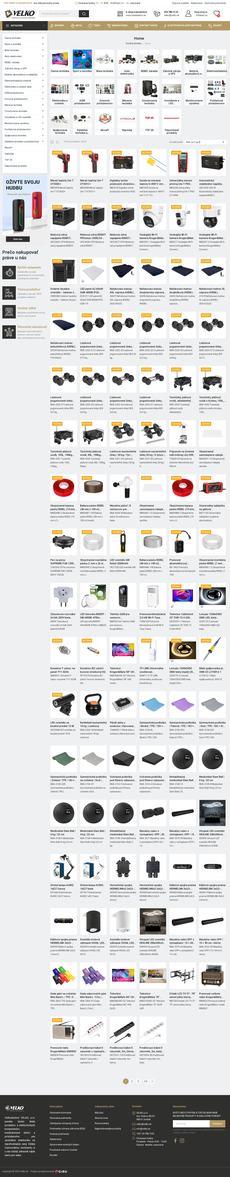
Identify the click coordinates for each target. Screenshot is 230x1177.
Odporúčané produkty (16, 166)
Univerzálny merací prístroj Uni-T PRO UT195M (180, 182)
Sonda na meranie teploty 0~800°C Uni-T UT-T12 (152, 182)
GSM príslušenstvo (14, 92)
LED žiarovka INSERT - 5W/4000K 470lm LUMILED (93, 616)
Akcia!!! (8, 147)
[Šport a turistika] (82, 59)
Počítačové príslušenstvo (18, 129)
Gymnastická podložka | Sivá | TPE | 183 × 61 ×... (212, 724)
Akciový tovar (101, 1118)
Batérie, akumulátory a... (194, 72)
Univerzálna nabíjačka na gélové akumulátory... (212, 507)
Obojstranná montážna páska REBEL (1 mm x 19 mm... (212, 562)
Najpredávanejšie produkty (108, 1128)
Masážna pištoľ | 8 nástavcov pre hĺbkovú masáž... (120, 507)
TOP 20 (8, 159)
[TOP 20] (149, 118)
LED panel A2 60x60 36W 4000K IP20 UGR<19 (91, 290)
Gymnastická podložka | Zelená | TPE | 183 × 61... (63, 778)
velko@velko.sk (171, 15)
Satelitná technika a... (82, 131)
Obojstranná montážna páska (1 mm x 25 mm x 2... (93, 562)
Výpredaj (9, 153)
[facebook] (175, 1141)
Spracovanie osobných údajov (64, 1144)
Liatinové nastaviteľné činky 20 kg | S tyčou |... (153, 453)
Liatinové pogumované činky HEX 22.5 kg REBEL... (151, 345)
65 (146, 1081)
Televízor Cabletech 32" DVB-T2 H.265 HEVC (181, 616)
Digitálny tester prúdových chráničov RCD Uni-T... (122, 182)
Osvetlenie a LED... (171, 102)
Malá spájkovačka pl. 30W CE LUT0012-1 (211, 670)
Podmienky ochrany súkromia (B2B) (67, 1128)
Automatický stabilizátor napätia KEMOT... (210, 182)
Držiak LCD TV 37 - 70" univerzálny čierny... (182, 995)
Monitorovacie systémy (17, 123)
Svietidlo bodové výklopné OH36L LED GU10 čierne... (92, 941)
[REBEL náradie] (149, 59)
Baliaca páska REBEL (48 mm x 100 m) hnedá (92, 507)
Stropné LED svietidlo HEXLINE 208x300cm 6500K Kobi (212, 833)
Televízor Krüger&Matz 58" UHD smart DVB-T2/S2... (123, 670)
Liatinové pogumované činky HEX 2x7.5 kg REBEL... (211, 345)
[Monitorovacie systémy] (194, 88)
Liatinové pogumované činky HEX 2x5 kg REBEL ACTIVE (91, 399)
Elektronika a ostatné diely (18, 86)
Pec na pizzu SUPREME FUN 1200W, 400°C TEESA (63, 562)
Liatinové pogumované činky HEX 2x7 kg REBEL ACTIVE (61, 399)
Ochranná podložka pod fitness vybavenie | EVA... (123, 778)
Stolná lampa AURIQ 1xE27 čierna (62, 887)
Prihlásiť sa (201, 15)
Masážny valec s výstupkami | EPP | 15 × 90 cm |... (182, 833)
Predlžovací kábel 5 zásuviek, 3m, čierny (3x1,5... (122, 1049)
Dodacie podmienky (59, 1134)
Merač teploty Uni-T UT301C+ (91, 182)
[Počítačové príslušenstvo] (216, 88)
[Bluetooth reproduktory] (24, 210)
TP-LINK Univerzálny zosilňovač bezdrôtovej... (151, 670)
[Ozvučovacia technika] (149, 88)
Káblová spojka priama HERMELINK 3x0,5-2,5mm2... (212, 887)
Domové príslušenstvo (16, 99)
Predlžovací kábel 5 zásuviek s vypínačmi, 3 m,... (93, 1049)
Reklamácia (196, 3)
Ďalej (152, 1081)
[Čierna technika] (60, 59)
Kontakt (53, 1155)
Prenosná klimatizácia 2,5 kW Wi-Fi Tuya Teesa (153, 616)
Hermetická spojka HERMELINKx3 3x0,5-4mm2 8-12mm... (122, 887)
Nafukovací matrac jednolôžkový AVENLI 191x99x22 (62, 345)
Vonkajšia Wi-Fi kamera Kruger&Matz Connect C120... (182, 236)
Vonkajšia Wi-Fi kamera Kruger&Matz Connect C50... (152, 236)
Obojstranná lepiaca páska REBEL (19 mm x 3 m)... (63, 507)
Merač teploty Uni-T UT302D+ (62, 182)
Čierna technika (12, 38)
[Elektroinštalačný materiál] (216, 59)
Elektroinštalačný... (216, 71)
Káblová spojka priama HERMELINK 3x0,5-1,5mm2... (63, 941)
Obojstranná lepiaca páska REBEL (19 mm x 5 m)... (182, 507)
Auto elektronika (13, 56)
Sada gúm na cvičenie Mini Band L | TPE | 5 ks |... (63, 995)
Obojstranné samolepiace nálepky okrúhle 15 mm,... (152, 507)
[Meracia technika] (127, 88)
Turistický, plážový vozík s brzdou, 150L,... (212, 399)
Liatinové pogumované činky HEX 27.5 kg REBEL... (92, 345)
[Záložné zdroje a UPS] (171, 59)
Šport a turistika (13, 44)
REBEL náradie (12, 62)
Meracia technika (13, 105)
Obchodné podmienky (215, 3)
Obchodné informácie (60, 1112)
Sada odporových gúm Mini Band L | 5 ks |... (93, 995)
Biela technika (12, 50)
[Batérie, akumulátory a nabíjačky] (194, 59)
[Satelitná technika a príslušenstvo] (82, 118)
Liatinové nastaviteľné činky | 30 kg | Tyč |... (123, 453)
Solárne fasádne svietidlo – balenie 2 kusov (62, 290)
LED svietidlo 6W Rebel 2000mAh (120, 562)
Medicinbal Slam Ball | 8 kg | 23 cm (211, 778)
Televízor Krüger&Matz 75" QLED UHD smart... (150, 995)
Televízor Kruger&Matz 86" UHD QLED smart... (123, 995)
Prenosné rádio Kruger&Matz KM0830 (63, 1049)
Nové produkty (102, 1123)
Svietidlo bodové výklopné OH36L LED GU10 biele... (122, 941)
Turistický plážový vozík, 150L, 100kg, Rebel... (61, 453)
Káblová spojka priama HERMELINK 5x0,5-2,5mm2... (182, 887)
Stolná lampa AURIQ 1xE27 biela (91, 887)
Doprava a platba (180, 3)
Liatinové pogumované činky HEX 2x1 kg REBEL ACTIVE (151, 399)
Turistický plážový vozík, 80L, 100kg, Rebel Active (90, 453)
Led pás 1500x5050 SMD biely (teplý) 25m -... (182, 670)
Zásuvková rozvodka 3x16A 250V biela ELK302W (62, 616)
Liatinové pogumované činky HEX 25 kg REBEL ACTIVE (121, 345)
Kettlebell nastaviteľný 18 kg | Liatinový (93, 724)
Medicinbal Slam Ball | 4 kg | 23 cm (92, 833)
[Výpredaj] (127, 118)
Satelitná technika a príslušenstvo (22, 141)
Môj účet (99, 1112)
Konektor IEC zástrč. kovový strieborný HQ (92, 670)
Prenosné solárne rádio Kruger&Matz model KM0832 (210, 995)
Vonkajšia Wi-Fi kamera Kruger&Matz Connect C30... (211, 236)
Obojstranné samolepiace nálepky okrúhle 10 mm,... (211, 453)
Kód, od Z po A (205, 142)
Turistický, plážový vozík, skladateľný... (180, 399)
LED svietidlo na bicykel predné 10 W (62, 724)
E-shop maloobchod (136, 12)
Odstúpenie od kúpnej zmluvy (64, 1123)
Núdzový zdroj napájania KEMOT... (61, 236)
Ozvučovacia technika (16, 111)
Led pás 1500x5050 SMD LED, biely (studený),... (210, 616)
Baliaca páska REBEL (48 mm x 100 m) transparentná (152, 562)
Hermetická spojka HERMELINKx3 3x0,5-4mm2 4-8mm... (152, 887)
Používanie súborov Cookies (63, 1150)
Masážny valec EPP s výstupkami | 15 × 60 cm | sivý (181, 941)
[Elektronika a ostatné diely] (60, 88)
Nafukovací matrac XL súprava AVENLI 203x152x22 (212, 290)
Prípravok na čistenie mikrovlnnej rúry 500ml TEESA (182, 453)
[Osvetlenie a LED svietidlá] (171, 88)
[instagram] (181, 1141)
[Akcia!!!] (104, 118)
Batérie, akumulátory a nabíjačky (21, 74)
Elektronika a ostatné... (60, 102)
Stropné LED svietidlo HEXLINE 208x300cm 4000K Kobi (152, 941)
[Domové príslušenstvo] (104, 88)
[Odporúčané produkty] (171, 118)
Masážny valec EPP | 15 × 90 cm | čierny (211, 941)
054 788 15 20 (171, 12)
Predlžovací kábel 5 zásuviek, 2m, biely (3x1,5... (151, 1049)
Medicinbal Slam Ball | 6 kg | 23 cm (63, 833)
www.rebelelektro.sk (136, 15)
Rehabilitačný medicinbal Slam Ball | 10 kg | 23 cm (182, 778)
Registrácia (200, 12)
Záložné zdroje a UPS (16, 68)
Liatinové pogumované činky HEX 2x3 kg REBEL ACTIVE (121, 399)
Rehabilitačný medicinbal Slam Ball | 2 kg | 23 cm (122, 833)
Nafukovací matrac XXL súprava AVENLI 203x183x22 (121, 290)
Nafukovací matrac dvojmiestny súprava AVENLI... (152, 290)
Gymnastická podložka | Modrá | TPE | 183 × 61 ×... (153, 724)
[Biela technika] (104, 59)
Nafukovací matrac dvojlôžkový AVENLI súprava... (180, 290)
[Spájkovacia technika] (60, 118)
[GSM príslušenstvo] (82, 88)
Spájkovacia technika (15, 135)
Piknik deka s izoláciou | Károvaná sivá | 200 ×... (121, 724)
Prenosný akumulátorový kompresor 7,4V (178, 562)
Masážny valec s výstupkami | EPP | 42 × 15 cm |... (153, 833)
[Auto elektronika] (127, 59)
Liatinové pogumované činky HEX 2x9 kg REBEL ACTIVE (180, 345)
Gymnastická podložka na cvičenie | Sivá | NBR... (93, 778)
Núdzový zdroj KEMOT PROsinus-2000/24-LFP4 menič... (93, 236)
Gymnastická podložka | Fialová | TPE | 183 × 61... (182, 724)
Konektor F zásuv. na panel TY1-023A (62, 670)
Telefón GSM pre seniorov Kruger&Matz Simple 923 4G (122, 616)
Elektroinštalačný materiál (18, 80)
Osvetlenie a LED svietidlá (18, 117)
